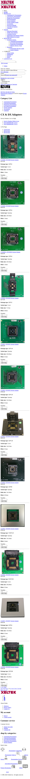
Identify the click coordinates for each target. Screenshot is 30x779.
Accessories (10, 24)
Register (6, 72)
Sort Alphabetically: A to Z (10, 122)
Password (3, 75)
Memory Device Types (16, 45)
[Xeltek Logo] (7, 4)
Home (2, 93)
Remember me (6, 81)
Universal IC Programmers (14, 16)
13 (10, 688)
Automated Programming (16, 41)
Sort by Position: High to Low (11, 121)
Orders (5, 66)
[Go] (25, 70)
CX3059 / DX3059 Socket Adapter (10, 667)
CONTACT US (8, 58)
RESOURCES (7, 38)
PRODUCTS (7, 13)
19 (20, 688)
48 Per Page (7, 131)
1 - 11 (2, 687)
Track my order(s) (5, 70)
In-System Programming (16, 42)
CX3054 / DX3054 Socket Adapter (10, 482)
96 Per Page (7, 132)
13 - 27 (5, 690)
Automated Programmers (10, 101)
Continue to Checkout (11, 84)
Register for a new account (7, 78)
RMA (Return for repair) (13, 37)
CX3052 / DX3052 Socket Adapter (10, 390)
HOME (6, 12)
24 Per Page (7, 129)
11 (7, 688)
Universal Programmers (10, 103)
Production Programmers (13, 18)
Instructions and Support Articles (15, 35)
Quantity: (3, 175)
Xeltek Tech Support (12, 32)
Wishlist (6, 728)
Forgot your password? (11, 75)
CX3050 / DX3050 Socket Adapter (10, 298)
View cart (3, 84)
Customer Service (11, 34)
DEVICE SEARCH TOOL (8, 92)
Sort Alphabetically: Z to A (10, 124)
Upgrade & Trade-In (12, 26)
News (8, 57)
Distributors (10, 54)
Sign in (2, 72)
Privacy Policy (7, 707)
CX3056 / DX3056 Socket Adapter (10, 575)
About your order (8, 727)
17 (17, 688)
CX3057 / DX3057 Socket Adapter (10, 621)
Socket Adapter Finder (12, 22)
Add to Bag (3, 178)
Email (2, 73)
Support (6, 29)
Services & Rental (11, 25)
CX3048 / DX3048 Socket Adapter (10, 160)
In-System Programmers (10, 106)
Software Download (12, 31)
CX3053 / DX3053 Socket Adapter (10, 436)
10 (6, 688)
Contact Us (7, 709)
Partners (9, 56)
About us (6, 706)
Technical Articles (11, 40)
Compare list (7, 729)
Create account (7, 717)
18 (18, 688)
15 (14, 688)
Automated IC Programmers (14, 15)
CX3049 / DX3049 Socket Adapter (10, 206)
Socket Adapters (11, 21)
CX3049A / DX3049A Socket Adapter (10, 252)
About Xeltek (10, 53)
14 (12, 688)
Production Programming (16, 44)
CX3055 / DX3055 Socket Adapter (10, 528)
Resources (9, 47)
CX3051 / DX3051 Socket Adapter (10, 344)
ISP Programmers (11, 19)
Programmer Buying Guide (17, 48)
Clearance (9, 28)
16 (15, 688)
